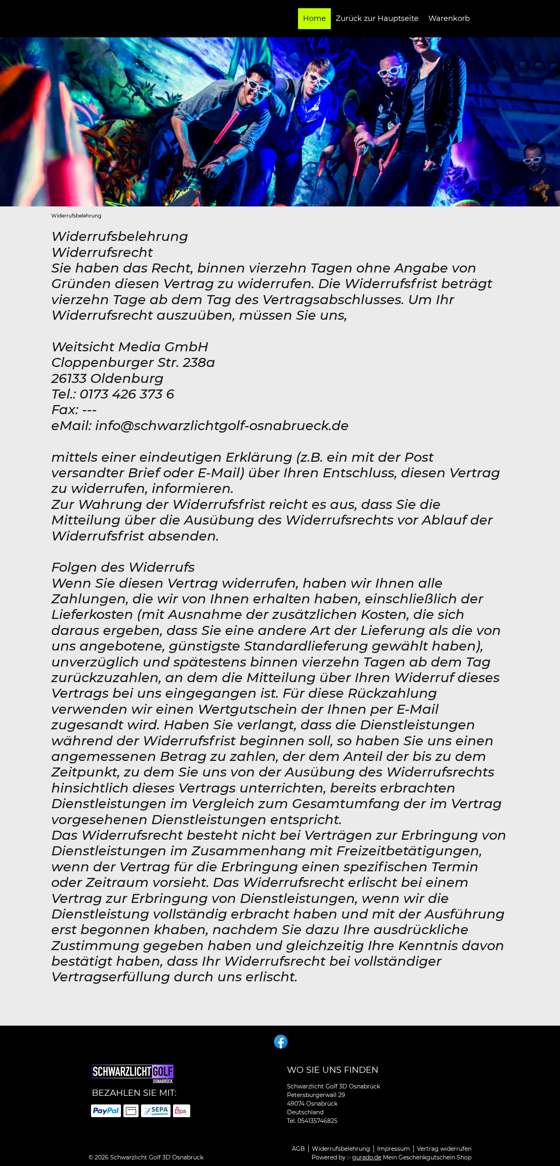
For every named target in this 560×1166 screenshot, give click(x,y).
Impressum (393, 1148)
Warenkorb (449, 18)
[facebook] (280, 1041)
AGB (298, 1148)
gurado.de (366, 1157)
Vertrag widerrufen (444, 1148)
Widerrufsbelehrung (341, 1148)
